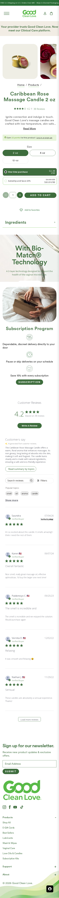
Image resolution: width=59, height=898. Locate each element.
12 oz (20, 161)
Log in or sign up (44, 137)
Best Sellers (8, 832)
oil (16, 493)
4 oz (42, 152)
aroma (25, 493)
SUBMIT (10, 771)
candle (35, 493)
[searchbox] (17, 480)
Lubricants (8, 838)
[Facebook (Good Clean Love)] (10, 807)
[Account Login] (45, 13)
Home (20, 84)
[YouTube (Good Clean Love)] (15, 807)
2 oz (15, 152)
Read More (29, 128)
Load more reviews (29, 719)
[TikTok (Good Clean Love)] (22, 807)
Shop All (7, 822)
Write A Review (29, 425)
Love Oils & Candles (12, 853)
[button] (6, 13)
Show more (11, 500)
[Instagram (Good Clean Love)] (4, 807)
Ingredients (15, 222)
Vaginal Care (9, 848)
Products (33, 84)
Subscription (29, 382)
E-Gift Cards (8, 827)
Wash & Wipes (10, 843)
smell (9, 493)
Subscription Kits (11, 858)
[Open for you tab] (49, 888)
